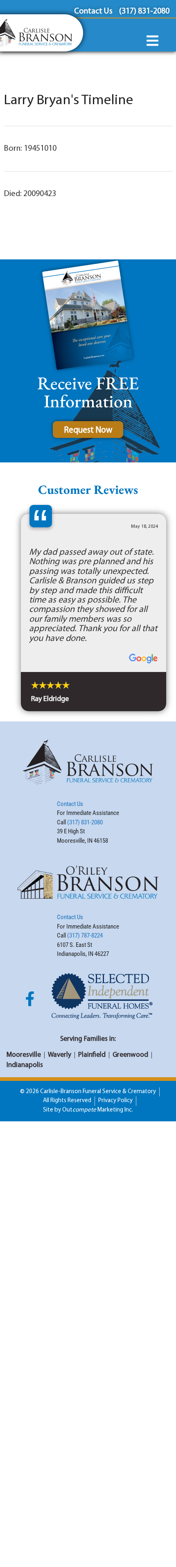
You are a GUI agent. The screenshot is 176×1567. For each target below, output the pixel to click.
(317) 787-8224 (85, 935)
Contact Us (70, 804)
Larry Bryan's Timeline (68, 101)
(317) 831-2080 (85, 822)
